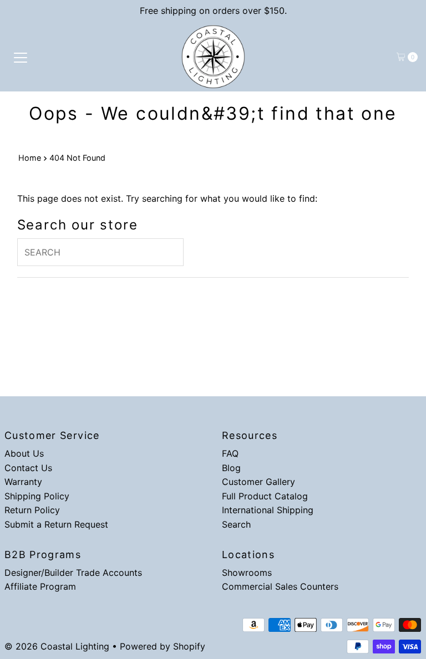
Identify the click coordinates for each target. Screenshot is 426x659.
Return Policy (32, 509)
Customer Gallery (258, 481)
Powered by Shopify (162, 646)
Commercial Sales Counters (280, 586)
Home (29, 157)
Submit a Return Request (56, 524)
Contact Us (28, 467)
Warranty (23, 481)
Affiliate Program (40, 586)
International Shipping (267, 509)
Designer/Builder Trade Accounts (73, 572)
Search (236, 524)
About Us (24, 453)
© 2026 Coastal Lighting (56, 646)
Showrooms (247, 572)
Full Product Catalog (265, 496)
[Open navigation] (21, 57)
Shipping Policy (36, 496)
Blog (231, 467)
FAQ (230, 453)
